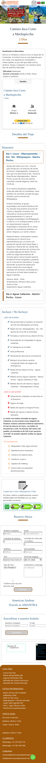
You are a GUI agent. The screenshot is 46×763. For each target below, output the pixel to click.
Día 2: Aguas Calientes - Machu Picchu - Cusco (23, 296)
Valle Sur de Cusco (10, 698)
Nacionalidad (29, 549)
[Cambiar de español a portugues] (43, 3)
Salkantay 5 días (9, 695)
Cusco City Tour (9, 673)
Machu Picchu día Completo (14, 693)
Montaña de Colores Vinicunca (15, 680)
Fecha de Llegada (31, 557)
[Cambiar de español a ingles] (39, 3)
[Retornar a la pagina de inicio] (9, 2)
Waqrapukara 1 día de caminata (16, 700)
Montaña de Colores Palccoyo (15, 683)
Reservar (23, 589)
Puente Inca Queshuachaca (14, 708)
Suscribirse (16, 633)
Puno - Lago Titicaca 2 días (14, 705)
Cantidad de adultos (12, 538)
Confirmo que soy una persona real (13, 584)
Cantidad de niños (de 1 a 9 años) (33, 539)
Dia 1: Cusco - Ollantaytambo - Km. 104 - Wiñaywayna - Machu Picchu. (23, 157)
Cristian (28, 506)
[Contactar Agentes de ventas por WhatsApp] (33, 757)
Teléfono (7, 549)
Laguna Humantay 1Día (12, 678)
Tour (5, 557)
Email (26, 530)
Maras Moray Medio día (13, 675)
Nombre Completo (11, 530)
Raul (39, 506)
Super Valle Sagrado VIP (13, 703)
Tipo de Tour (9, 565)
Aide (17, 506)
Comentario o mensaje (33, 565)
